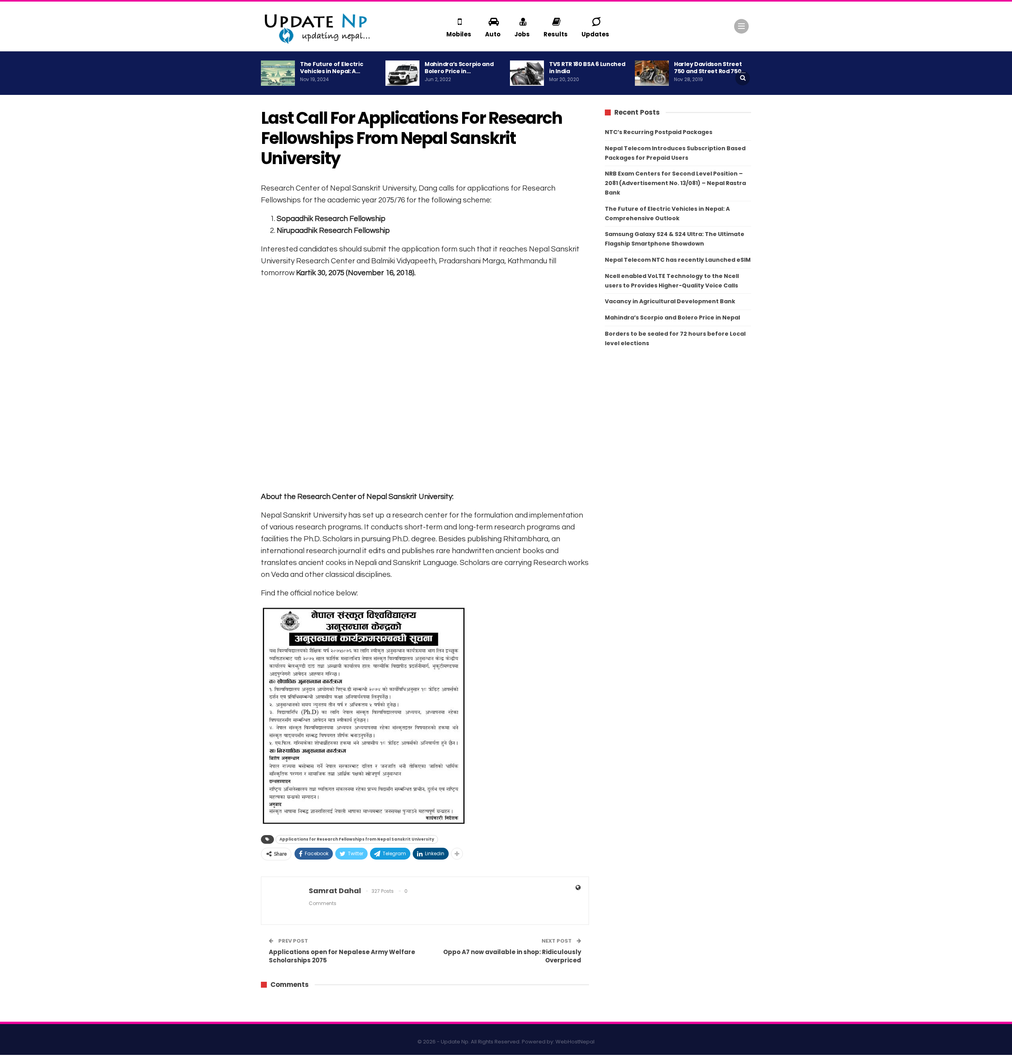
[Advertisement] (425, 383)
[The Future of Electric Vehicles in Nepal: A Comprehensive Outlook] (278, 73)
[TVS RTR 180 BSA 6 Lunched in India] (527, 73)
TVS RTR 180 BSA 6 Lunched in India (587, 67)
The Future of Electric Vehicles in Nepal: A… (331, 67)
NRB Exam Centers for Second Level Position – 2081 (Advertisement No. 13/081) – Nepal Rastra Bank (675, 183)
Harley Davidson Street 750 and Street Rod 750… (710, 67)
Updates (595, 34)
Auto (492, 34)
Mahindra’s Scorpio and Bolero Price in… (459, 67)
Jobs (522, 34)
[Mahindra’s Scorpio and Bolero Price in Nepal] (402, 73)
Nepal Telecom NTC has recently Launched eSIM (678, 260)
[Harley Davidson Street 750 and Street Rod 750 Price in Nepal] (652, 73)
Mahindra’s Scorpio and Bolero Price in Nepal (672, 317)
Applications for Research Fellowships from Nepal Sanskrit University (356, 839)
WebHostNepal (575, 1041)
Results (556, 34)
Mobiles (458, 34)
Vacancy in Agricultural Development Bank (670, 301)
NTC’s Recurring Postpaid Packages (658, 132)
